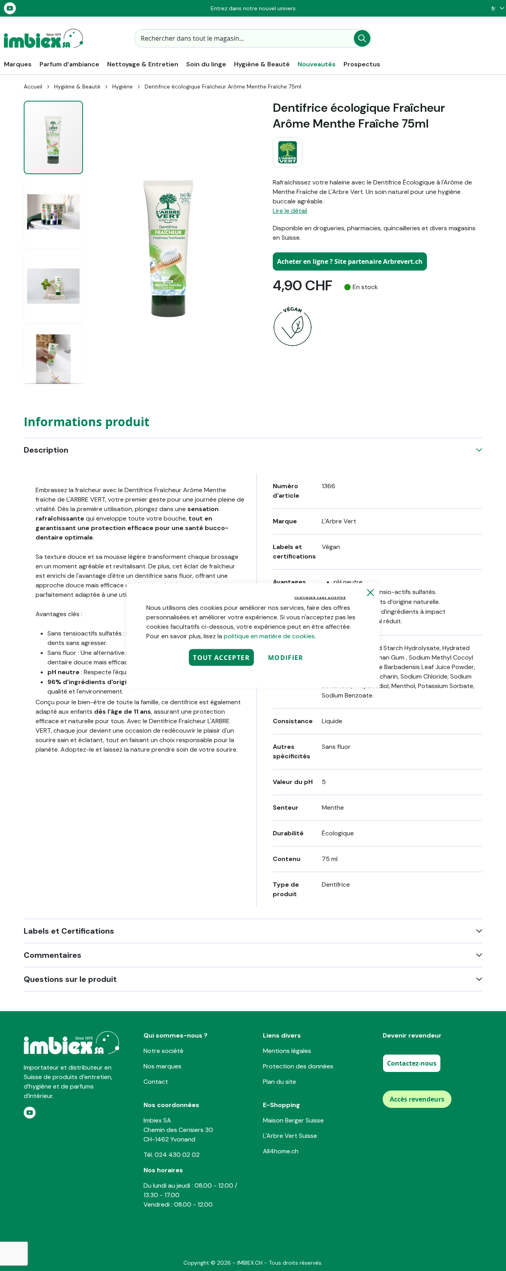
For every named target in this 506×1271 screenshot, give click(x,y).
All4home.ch (280, 1151)
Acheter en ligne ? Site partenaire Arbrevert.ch (350, 261)
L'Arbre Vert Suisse (290, 1136)
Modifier (286, 657)
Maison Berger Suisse (293, 1120)
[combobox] (253, 38)
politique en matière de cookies (269, 636)
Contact (155, 1081)
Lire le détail (290, 211)
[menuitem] (18, 64)
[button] (495, 8)
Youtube (10, 8)
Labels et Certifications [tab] (69, 931)
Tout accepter (221, 657)
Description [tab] (46, 450)
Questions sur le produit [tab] (70, 979)
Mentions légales (287, 1051)
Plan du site (279, 1081)
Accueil (33, 86)
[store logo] (43, 38)
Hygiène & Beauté (77, 86)
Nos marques (162, 1066)
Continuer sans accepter (320, 598)
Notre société (163, 1051)
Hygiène (122, 86)
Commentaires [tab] (52, 955)
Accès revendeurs (417, 1099)
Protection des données (298, 1066)
